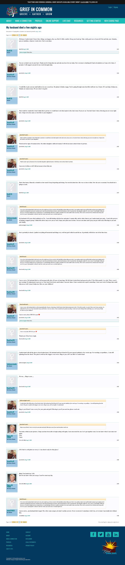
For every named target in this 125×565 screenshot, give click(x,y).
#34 (118, 362)
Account (28, 535)
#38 (118, 459)
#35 (118, 386)
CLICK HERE (85, 2)
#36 (118, 412)
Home (7, 532)
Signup (116, 7)
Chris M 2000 (10, 436)
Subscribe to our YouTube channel (108, 534)
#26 (118, 169)
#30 (118, 269)
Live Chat (67, 20)
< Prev (13, 35)
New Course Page (111, 20)
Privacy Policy (30, 545)
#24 (118, 121)
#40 (118, 515)
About (9, 20)
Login (110, 7)
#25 (118, 146)
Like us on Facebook (93, 534)
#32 (118, 317)
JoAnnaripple (23, 52)
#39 (118, 483)
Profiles (38, 20)
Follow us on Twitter (101, 534)
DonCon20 (11, 268)
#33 (118, 338)
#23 (118, 97)
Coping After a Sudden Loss (19, 31)
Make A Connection (23, 20)
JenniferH (10, 74)
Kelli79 (33, 31)
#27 (118, 192)
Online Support (52, 20)
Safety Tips (9, 549)
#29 (118, 242)
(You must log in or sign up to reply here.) (108, 522)
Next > (24, 35)
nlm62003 (11, 510)
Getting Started (94, 20)
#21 (118, 49)
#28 (118, 225)
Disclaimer (29, 539)
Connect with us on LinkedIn (116, 534)
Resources (78, 20)
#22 (118, 73)
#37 (118, 440)
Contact (28, 532)
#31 (118, 290)
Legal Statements (31, 542)
